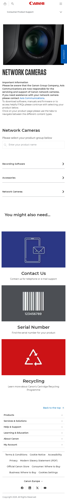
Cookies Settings (48, 472)
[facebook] (22, 488)
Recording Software (33, 163)
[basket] (4, 3)
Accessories (33, 177)
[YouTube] (45, 488)
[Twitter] (37, 488)
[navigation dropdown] (60, 3)
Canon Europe (32, 481)
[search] (12, 3)
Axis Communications (32, 98)
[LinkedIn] (30, 488)
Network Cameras (33, 191)
